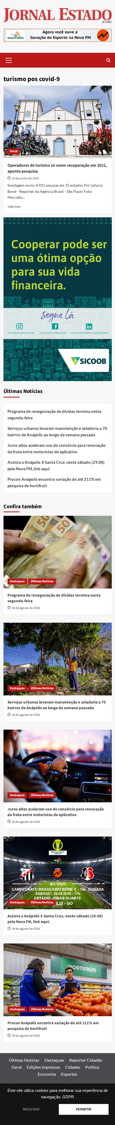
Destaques (17, 581)
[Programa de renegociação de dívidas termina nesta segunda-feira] (57, 552)
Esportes (69, 1074)
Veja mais (14, 206)
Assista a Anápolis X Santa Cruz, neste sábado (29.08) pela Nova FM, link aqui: (56, 465)
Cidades (72, 1067)
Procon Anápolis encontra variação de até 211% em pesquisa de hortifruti (54, 482)
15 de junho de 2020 (25, 178)
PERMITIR (83, 1109)
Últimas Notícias (42, 581)
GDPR (68, 1097)
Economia (47, 1074)
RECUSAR (31, 1109)
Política (92, 1067)
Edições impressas (43, 1067)
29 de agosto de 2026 (26, 929)
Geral (13, 151)
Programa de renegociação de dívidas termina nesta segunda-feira (54, 414)
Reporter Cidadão (85, 1060)
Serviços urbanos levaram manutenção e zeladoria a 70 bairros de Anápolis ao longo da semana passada (57, 431)
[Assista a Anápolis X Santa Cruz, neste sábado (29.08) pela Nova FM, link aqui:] (57, 873)
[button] (8, 59)
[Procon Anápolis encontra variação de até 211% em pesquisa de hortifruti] (57, 979)
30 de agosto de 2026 (26, 608)
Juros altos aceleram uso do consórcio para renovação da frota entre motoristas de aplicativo (56, 448)
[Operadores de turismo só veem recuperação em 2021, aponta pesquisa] (57, 122)
